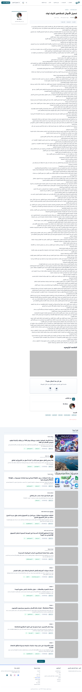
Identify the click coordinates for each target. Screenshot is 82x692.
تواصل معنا (38, 682)
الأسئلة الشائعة (37, 679)
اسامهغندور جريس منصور (48, 530)
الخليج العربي (37, 466)
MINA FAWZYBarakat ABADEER (47, 511)
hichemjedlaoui (50, 493)
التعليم (59, 677)
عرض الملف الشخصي (18, 21)
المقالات (70, 2)
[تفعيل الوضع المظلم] (23, 2)
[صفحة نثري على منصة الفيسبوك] (18, 675)
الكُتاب (50, 2)
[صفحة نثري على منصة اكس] (10, 675)
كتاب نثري (38, 674)
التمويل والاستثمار (29, 559)
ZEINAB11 (51, 568)
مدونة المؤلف (44, 2)
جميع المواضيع (58, 671)
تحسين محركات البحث (73, 9)
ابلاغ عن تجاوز (72, 419)
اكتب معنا (38, 676)
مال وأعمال (66, 9)
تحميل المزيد (41, 661)
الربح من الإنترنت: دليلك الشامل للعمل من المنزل (52, 676)
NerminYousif (50, 549)
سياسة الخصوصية (37, 684)
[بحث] (26, 3)
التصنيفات (64, 2)
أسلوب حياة (30, 633)
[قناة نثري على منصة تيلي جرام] (7, 675)
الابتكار (27, 576)
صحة (60, 674)
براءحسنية (47, 456)
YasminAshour (50, 436)
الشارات (39, 681)
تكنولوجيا (59, 681)
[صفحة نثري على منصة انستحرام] (14, 675)
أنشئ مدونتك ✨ (37, 677)
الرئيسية (38, 671)
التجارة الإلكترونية (29, 523)
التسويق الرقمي (29, 448)
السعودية (37, 633)
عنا (39, 672)
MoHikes (19, 19)
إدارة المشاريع (30, 614)
